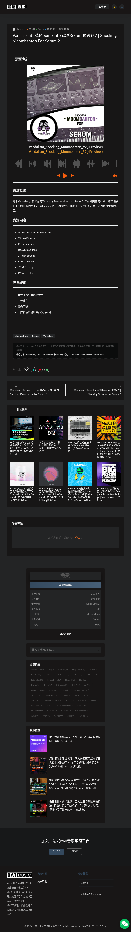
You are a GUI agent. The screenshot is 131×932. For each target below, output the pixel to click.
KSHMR (75, 685)
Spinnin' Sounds (51, 695)
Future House (54, 680)
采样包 (58, 716)
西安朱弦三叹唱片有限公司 (48, 926)
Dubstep (36, 675)
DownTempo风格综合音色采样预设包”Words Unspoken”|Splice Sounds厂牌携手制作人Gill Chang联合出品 (51, 494)
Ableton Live (37, 670)
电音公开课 (37, 711)
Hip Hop (84, 680)
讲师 (46, 716)
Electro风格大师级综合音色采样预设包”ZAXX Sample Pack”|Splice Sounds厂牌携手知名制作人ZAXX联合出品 (22, 494)
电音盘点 (52, 711)
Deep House (78, 670)
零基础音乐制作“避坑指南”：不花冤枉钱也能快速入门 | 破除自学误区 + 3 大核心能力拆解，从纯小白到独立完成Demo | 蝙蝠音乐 (74, 784)
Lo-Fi (87, 685)
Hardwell (70, 680)
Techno (69, 700)
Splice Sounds (81, 695)
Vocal (49, 705)
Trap (93, 700)
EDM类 (32, 29)
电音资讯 (66, 711)
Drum (93, 670)
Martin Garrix (38, 690)
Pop (65, 690)
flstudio (79, 675)
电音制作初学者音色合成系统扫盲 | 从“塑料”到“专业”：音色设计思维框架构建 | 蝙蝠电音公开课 (22, 448)
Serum (41, 29)
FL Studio (93, 675)
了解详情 (74, 851)
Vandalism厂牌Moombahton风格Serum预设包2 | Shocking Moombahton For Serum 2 (65, 355)
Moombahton (21, 336)
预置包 (71, 716)
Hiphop (35, 685)
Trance (82, 700)
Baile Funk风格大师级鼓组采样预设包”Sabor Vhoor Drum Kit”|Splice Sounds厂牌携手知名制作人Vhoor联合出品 (80, 494)
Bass (51, 670)
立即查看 (57, 851)
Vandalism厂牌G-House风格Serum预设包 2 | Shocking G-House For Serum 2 (97, 392)
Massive (53, 690)
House (48, 685)
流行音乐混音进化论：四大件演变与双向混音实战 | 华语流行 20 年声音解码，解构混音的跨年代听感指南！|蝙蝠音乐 (74, 762)
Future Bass (37, 680)
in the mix (61, 685)
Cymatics (63, 670)
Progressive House (80, 690)
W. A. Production (65, 705)
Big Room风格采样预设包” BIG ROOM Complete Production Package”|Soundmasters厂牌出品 (109, 494)
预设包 (84, 716)
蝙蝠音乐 (20, 355)
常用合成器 (51, 29)
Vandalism (48, 336)
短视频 (35, 716)
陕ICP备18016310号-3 (94, 926)
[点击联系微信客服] (124, 924)
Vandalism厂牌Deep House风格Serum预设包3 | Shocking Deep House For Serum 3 (35, 392)
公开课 (81, 705)
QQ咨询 (66, 634)
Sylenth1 (36, 700)
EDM (49, 675)
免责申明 (42, 881)
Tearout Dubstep (53, 700)
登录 (78, 538)
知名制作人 (81, 711)
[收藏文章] (26, 369)
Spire (66, 695)
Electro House (64, 675)
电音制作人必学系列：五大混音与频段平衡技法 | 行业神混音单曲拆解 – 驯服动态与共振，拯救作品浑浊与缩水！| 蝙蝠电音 (74, 805)
